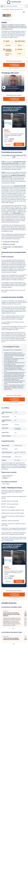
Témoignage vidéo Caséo (10, 73)
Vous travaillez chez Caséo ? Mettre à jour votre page (14, 156)
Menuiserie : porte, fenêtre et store (16, 9)
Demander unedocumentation (19, 144)
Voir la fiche (8, 144)
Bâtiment (7, 9)
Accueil (2, 9)
